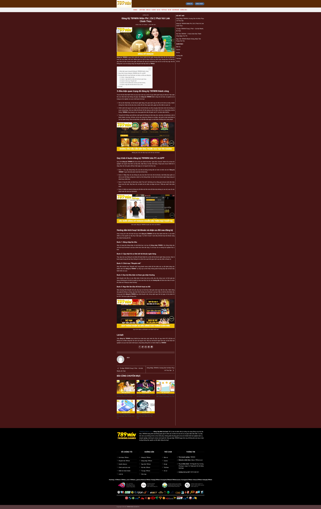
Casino (154, 9)
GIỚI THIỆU (142, 9)
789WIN (135, 9)
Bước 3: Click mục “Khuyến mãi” (129, 81)
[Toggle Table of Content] (149, 68)
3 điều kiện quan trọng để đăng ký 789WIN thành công (133, 71)
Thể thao (164, 9)
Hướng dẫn (183, 9)
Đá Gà (158, 9)
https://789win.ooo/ (197, 460)
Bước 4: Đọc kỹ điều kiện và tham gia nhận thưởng (133, 82)
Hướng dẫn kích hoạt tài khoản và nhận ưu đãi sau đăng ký (135, 75)
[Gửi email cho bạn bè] (145, 347)
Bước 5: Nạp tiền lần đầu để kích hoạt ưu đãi (132, 84)
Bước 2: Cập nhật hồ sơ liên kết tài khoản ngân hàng (134, 79)
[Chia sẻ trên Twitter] (142, 347)
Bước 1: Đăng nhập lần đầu (128, 77)
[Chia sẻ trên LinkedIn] (151, 347)
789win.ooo (148, 431)
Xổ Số (169, 9)
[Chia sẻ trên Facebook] (139, 347)
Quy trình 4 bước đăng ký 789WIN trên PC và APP (132, 73)
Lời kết (120, 86)
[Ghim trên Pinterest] (148, 347)
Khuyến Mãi (175, 9)
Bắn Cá (148, 9)
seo (155, 24)
